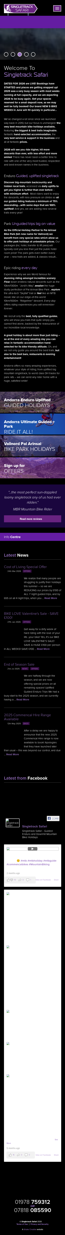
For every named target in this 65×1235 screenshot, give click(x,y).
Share (56, 880)
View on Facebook (43, 880)
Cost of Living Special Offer (25, 567)
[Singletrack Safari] (13, 822)
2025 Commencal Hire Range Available (27, 717)
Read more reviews (31, 519)
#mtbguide (49, 860)
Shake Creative (30, 1229)
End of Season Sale (19, 664)
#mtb (24, 860)
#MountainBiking (39, 864)
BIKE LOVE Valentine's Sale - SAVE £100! (31, 615)
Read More (50, 598)
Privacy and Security (40, 1224)
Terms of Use (22, 1224)
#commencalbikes (17, 864)
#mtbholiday (35, 860)
